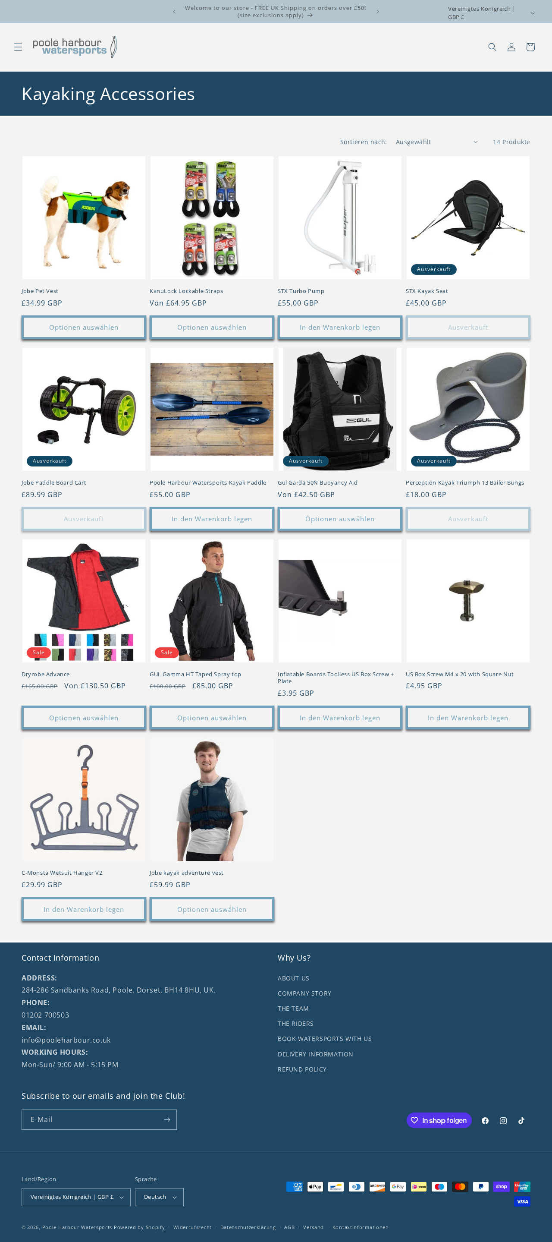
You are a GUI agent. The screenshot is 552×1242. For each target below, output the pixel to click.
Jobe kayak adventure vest (187, 872)
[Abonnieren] (166, 1120)
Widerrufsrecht (192, 1227)
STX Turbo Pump (301, 291)
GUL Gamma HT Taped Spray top (196, 674)
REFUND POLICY (302, 1069)
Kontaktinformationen (360, 1227)
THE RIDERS (296, 1023)
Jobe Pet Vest (40, 291)
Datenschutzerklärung (248, 1227)
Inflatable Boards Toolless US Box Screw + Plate (336, 678)
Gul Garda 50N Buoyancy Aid (318, 482)
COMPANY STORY (305, 993)
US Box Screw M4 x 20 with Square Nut (460, 674)
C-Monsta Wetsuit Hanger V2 (62, 872)
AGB (289, 1227)
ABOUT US (294, 978)
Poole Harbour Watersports (77, 1227)
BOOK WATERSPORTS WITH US (325, 1038)
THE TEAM (293, 1008)
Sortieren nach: (363, 142)
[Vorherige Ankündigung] (174, 11)
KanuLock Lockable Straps (186, 291)
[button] (18, 47)
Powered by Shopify (139, 1227)
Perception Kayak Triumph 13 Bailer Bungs (465, 482)
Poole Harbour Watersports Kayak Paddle (208, 482)
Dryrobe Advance (46, 674)
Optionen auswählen (84, 327)
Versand (313, 1227)
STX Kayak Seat (427, 291)
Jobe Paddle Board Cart (54, 482)
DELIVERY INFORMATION (316, 1054)
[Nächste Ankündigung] (377, 11)
